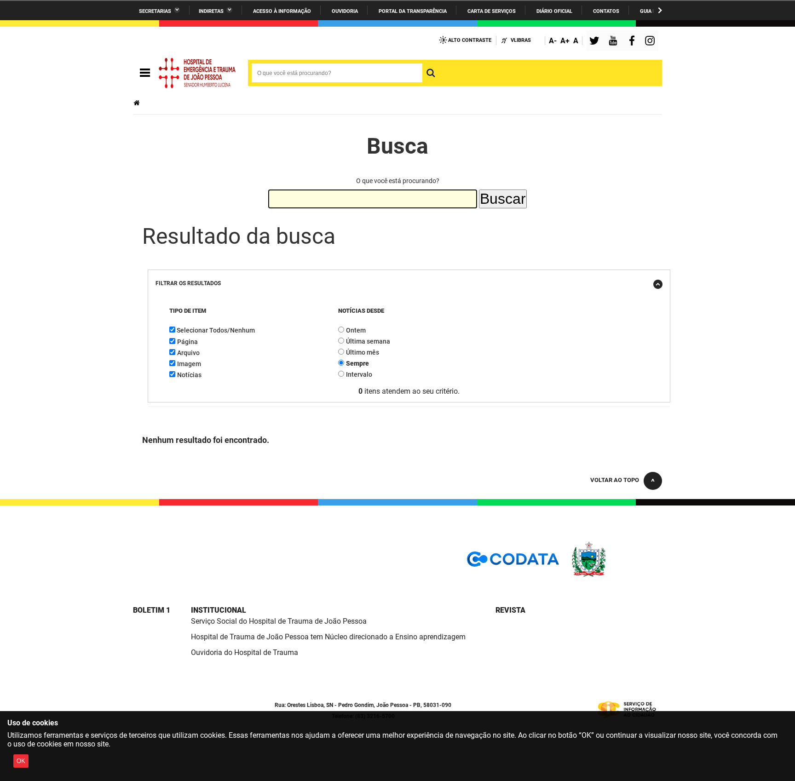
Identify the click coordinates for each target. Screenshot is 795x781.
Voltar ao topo (614, 480)
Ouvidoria (345, 11)
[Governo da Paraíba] (616, 575)
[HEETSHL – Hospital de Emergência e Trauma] (197, 73)
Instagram (651, 41)
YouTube (614, 41)
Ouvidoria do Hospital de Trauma (244, 652)
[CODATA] (513, 562)
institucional (218, 610)
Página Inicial (137, 102)
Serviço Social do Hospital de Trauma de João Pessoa (279, 621)
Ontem (356, 330)
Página (187, 341)
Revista (510, 610)
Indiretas (211, 11)
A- (553, 40)
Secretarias (155, 11)
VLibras (521, 40)
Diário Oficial (554, 11)
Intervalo (359, 374)
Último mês (362, 352)
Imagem (189, 364)
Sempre (357, 363)
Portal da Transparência (413, 11)
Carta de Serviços (491, 11)
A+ (565, 40)
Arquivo (188, 352)
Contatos (606, 11)
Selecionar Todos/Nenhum (216, 330)
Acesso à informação (282, 11)
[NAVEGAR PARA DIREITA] (660, 10)
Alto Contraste (469, 40)
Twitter (596, 41)
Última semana (368, 341)
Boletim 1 (151, 610)
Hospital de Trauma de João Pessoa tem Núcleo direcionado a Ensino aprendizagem (328, 636)
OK (21, 761)
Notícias (189, 375)
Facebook (634, 41)
